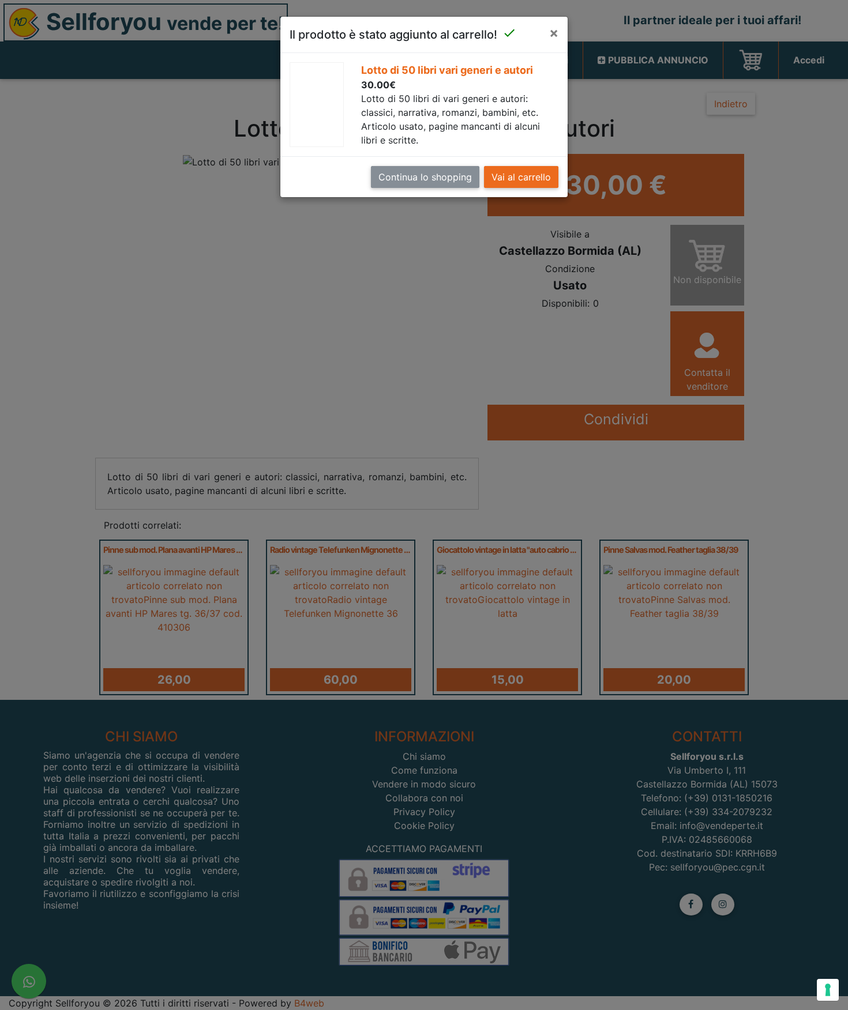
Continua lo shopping (425, 177)
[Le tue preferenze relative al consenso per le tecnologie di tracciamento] (828, 990)
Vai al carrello (521, 177)
